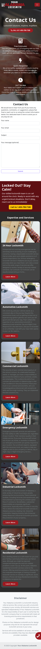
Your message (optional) (10, 142)
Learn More (10, 277)
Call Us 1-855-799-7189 (20, 207)
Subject (3, 135)
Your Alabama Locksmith (27, 646)
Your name (5, 120)
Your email (5, 128)
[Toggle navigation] (37, 5)
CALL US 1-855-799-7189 (21, 30)
